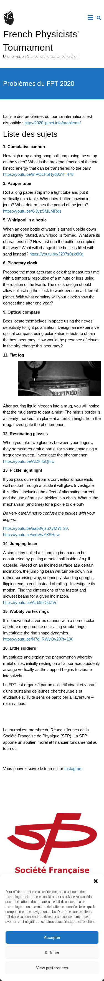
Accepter (52, 937)
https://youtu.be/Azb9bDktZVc (30, 602)
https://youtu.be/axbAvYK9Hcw (31, 534)
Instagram (73, 768)
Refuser (52, 952)
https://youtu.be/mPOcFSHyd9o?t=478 (38, 174)
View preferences (52, 967)
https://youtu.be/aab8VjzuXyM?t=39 (35, 528)
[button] (95, 881)
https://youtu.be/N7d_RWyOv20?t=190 (38, 639)
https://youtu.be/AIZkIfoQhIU (29, 461)
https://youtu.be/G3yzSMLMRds (32, 211)
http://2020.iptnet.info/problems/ (52, 122)
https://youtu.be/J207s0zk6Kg (56, 254)
